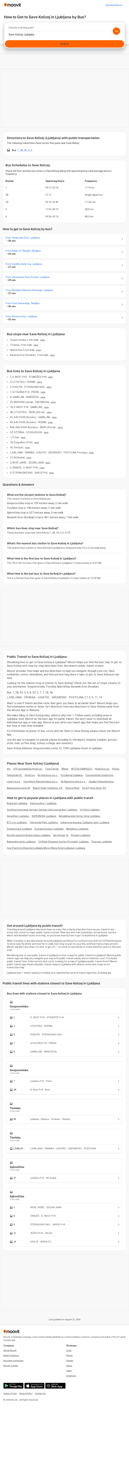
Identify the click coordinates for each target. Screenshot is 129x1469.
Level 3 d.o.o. (13, 781)
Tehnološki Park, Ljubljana (44, 822)
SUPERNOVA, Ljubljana (44, 816)
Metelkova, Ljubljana (77, 829)
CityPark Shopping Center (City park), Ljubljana (63, 841)
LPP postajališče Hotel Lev (27, 769)
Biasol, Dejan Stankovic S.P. (47, 788)
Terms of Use (10, 1393)
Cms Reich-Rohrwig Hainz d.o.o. (41, 781)
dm (8, 769)
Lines (68, 1350)
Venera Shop (72, 788)
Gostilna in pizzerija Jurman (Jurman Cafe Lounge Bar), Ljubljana (42, 809)
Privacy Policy (25, 1393)
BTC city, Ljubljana (17, 822)
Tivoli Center (52, 769)
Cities (69, 1370)
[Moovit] (12, 5)
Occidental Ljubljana (72, 775)
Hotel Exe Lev (102, 769)
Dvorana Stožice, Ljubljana (49, 829)
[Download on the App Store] (34, 1386)
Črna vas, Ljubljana (102, 841)
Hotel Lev (30, 775)
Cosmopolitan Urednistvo (99, 775)
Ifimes (115, 769)
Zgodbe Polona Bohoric (101, 781)
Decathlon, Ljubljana (18, 816)
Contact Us (40, 1393)
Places (69, 1355)
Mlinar (65, 769)
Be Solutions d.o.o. (48, 775)
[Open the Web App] (55, 1386)
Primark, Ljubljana (80, 835)
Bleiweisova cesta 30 (18, 788)
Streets (69, 1360)
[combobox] (64, 28)
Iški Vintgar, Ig (60, 835)
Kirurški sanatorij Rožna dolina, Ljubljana (28, 835)
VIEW (42, 340)
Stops (69, 1365)
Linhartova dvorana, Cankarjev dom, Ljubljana (84, 822)
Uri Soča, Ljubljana (90, 809)
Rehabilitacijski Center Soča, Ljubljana (79, 816)
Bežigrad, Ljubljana (17, 803)
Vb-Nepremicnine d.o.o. (73, 781)
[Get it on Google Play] (13, 1386)
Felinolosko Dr (14, 775)
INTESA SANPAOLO (81, 769)
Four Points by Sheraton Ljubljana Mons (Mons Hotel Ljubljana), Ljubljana (46, 848)
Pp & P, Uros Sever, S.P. (94, 788)
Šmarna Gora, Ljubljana (19, 829)
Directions (71, 1376)
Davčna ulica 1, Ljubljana (43, 803)
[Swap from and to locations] (116, 31)
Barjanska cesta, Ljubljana (21, 841)
